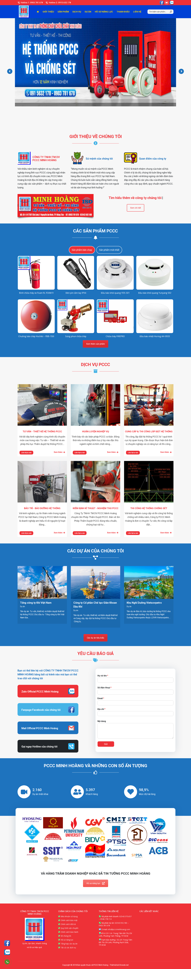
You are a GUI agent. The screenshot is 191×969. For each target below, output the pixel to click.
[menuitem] (37, 12)
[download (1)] (137, 820)
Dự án (22, 606)
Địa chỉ (101, 709)
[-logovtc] (74, 861)
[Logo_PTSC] (116, 842)
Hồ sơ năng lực (93, 883)
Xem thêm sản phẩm (95, 344)
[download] (137, 834)
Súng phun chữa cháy (75, 336)
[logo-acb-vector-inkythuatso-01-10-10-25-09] (158, 850)
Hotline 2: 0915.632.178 (60, 2)
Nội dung (101, 721)
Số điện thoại (104, 687)
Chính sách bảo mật (68, 920)
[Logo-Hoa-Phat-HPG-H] (116, 849)
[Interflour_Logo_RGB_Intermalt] (53, 838)
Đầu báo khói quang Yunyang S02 (154, 292)
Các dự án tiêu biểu (95, 638)
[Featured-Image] (116, 832)
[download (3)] (32, 833)
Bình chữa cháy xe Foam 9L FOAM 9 (36, 292)
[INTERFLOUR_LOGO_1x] (95, 830)
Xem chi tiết (135, 208)
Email (100, 698)
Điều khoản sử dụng (69, 916)
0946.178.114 (105, 919)
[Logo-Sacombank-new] (116, 855)
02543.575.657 (125, 916)
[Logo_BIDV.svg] (95, 839)
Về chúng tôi (65, 936)
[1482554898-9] (137, 855)
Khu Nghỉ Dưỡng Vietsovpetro (144, 602)
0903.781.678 (104, 925)
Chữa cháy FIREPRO (115, 336)
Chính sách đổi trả (68, 924)
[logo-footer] (53, 851)
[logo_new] (158, 840)
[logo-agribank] (32, 851)
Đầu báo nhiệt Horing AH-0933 (155, 336)
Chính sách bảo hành (69, 932)
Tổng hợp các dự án (68, 943)
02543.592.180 (121, 923)
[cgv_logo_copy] (95, 821)
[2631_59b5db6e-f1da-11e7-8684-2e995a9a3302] (53, 822)
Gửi (106, 744)
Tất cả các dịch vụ (68, 947)
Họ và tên (102, 675)
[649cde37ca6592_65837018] (32, 819)
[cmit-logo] (116, 821)
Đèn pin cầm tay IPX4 (76, 292)
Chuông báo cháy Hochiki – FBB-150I (36, 336)
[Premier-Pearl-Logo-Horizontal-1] (53, 859)
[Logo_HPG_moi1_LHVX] (74, 845)
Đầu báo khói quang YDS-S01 (115, 292)
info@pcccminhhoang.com (119, 929)
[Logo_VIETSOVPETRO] (95, 850)
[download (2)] (158, 827)
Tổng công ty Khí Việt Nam (35, 602)
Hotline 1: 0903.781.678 (32, 2)
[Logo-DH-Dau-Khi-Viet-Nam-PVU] (74, 827)
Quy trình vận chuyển (69, 928)
